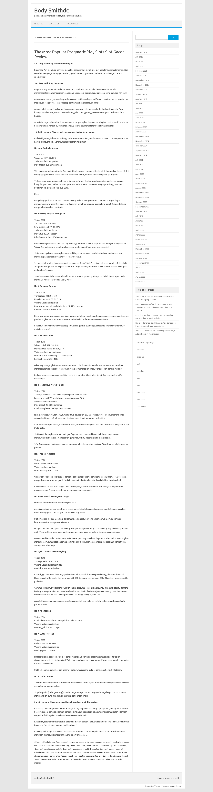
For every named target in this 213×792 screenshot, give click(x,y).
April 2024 (139, 174)
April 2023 (139, 230)
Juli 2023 (139, 216)
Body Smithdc (51, 10)
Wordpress (177, 786)
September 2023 (142, 207)
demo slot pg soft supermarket (48, 749)
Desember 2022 (142, 249)
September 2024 (142, 150)
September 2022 (142, 263)
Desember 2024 (142, 136)
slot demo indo (105, 756)
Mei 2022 (139, 268)
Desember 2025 (142, 80)
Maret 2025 (140, 122)
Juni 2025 (139, 108)
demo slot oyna (93, 745)
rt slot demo (49, 756)
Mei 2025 (139, 113)
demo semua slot (78, 745)
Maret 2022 (140, 277)
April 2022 (139, 272)
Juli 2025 (139, 104)
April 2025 (139, 118)
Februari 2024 (141, 183)
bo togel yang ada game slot (99, 742)
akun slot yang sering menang (73, 742)
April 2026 (139, 66)
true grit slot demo (96, 759)
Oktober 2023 (141, 202)
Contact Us (54, 24)
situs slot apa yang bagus (67, 756)
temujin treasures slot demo (75, 759)
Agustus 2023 (141, 211)
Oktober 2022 (141, 258)
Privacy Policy (71, 24)
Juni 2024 (139, 165)
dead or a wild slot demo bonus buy (54, 745)
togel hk (140, 357)
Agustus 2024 (141, 155)
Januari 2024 (140, 188)
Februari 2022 (141, 282)
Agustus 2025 (141, 99)
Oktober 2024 (141, 146)
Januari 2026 (140, 76)
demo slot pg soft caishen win (113, 745)
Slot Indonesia (49, 742)
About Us (38, 24)
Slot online (141, 407)
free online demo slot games (102, 749)
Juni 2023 (139, 221)
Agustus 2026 (141, 52)
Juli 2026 (139, 57)
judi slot (140, 371)
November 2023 (142, 197)
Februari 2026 (141, 71)
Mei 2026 (139, 61)
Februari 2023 (141, 239)
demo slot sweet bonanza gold (76, 749)
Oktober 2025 (141, 90)
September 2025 (142, 94)
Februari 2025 (141, 127)
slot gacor (141, 393)
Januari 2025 (140, 132)
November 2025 (142, 85)
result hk (140, 350)
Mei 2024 (139, 169)
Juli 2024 (139, 160)
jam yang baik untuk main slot (63, 752)
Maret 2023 (140, 235)
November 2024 (142, 141)
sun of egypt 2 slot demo (51, 759)
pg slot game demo (112, 752)
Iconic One (149, 786)
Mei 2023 (139, 225)
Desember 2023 (142, 193)
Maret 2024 (140, 179)
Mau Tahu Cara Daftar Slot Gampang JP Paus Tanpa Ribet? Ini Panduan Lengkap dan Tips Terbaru (154, 307)
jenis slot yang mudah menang (90, 752)
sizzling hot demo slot (88, 756)
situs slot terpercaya (145, 342)
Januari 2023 (140, 244)
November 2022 (142, 253)
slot (138, 364)
